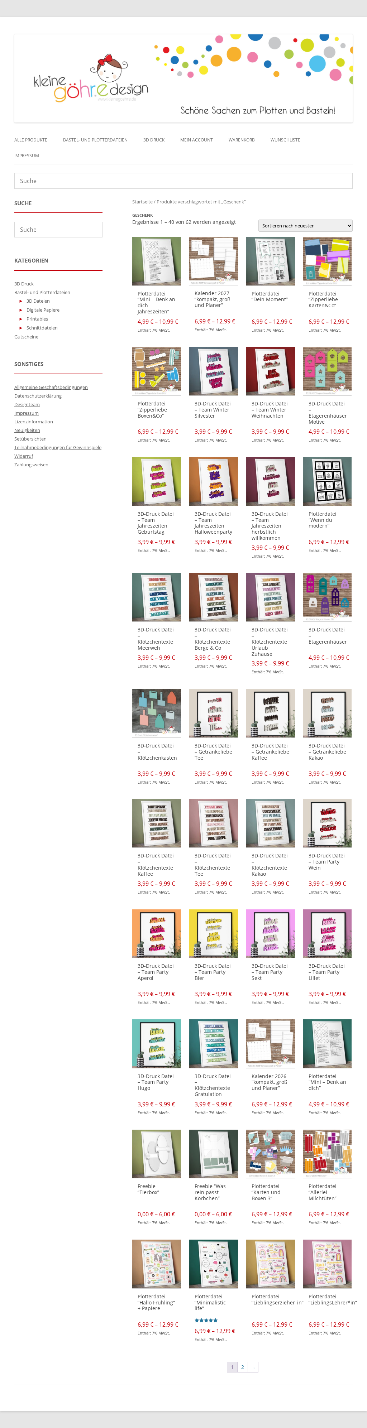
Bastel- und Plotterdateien (95, 140)
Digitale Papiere (43, 310)
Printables (37, 319)
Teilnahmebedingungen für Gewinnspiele (57, 447)
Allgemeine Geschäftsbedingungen (51, 387)
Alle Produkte (30, 140)
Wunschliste (285, 140)
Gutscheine (26, 336)
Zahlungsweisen (31, 464)
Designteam (27, 404)
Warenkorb (242, 140)
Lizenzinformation (33, 421)
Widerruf (23, 456)
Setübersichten (30, 439)
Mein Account (196, 140)
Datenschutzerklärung (38, 396)
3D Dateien (38, 301)
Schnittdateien (42, 327)
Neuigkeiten (27, 430)
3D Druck (154, 140)
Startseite (142, 201)
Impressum (26, 156)
